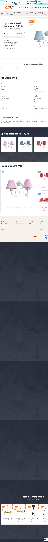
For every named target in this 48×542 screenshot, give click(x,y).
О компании (21, 7)
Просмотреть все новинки (33, 499)
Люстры (2, 221)
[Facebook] (46, 238)
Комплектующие (32, 227)
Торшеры (3, 229)
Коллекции (36, 7)
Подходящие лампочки (9, 45)
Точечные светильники (19, 223)
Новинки (31, 7)
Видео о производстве (11, 48)
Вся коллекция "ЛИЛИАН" (10, 43)
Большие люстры (18, 221)
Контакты (40, 229)
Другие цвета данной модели (11, 42)
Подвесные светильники (20, 225)
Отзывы (42, 7)
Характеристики (7, 40)
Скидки (39, 223)
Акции (26, 7)
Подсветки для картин (19, 227)
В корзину (20, 33)
